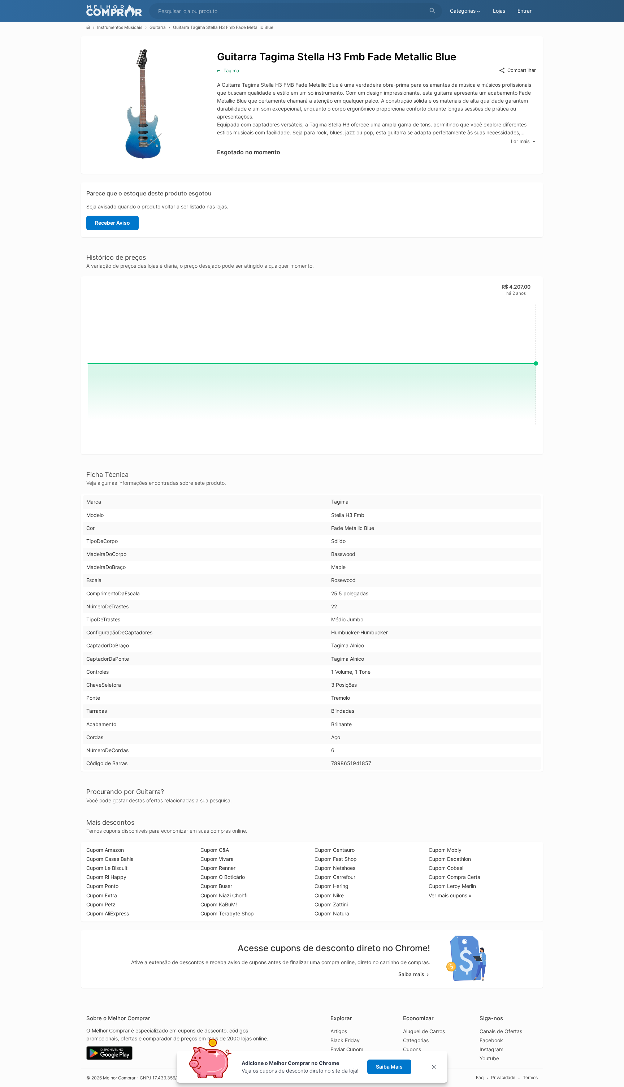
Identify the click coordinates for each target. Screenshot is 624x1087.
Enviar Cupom (346, 1049)
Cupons (412, 1049)
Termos (530, 1077)
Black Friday (345, 1040)
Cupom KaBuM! (218, 904)
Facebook (491, 1040)
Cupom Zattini (331, 904)
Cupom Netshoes (335, 868)
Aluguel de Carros (424, 1031)
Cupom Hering (331, 886)
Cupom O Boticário (222, 877)
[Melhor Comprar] (116, 11)
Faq (480, 1077)
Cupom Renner (217, 868)
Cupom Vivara (217, 859)
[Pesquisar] (432, 11)
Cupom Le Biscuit (106, 868)
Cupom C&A (214, 850)
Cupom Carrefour (335, 877)
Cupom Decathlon (450, 859)
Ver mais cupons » (450, 895)
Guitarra (158, 27)
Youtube (489, 1058)
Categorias (416, 1040)
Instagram (491, 1049)
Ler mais (520, 141)
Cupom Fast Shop (336, 859)
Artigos (338, 1031)
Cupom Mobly (445, 850)
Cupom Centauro (335, 850)
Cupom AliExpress (107, 913)
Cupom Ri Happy (106, 877)
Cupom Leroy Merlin (452, 886)
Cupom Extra (101, 895)
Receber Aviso (112, 223)
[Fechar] (436, 1067)
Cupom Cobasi (446, 868)
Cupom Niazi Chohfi (223, 895)
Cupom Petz (101, 904)
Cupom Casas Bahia (110, 859)
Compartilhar (521, 70)
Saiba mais (411, 974)
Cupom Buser (216, 886)
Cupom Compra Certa (454, 877)
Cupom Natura (332, 913)
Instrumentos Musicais (119, 27)
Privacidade (503, 1077)
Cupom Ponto (102, 886)
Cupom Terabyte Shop (227, 913)
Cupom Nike (329, 895)
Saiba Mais (389, 1067)
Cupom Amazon (105, 850)
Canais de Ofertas (501, 1031)
